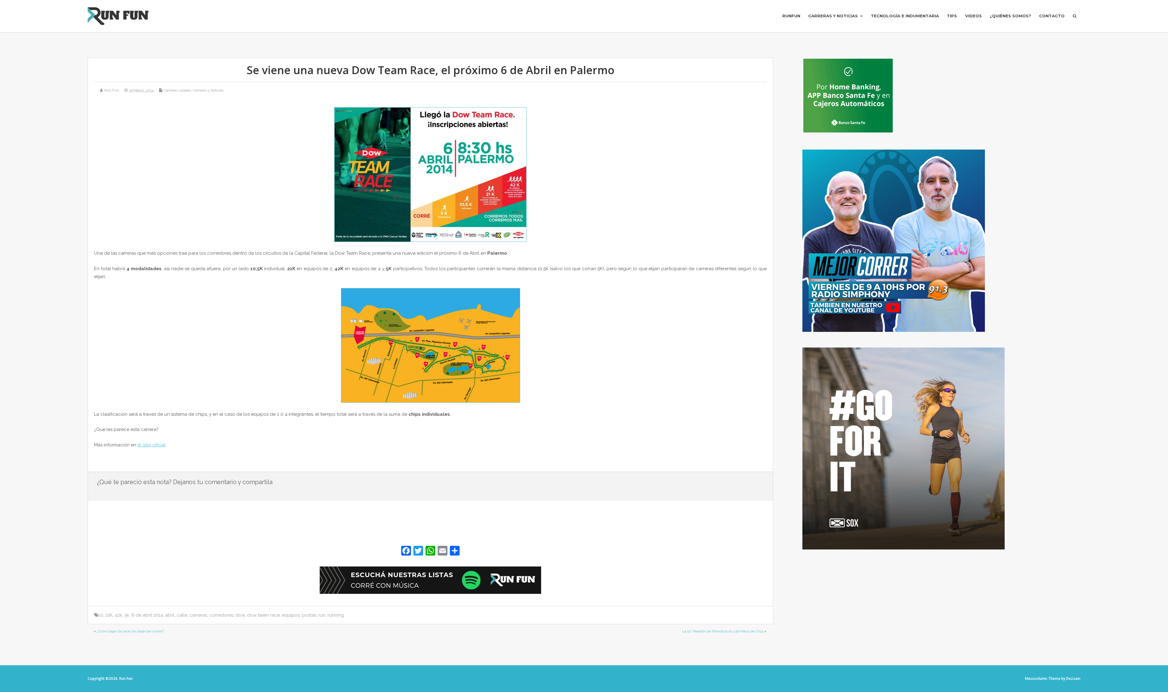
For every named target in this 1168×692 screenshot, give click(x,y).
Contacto (1052, 15)
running (336, 615)
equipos (291, 615)
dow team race (263, 615)
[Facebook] (406, 551)
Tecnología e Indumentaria (905, 15)
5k (126, 615)
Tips (952, 15)
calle (182, 615)
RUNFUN (791, 15)
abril (170, 615)
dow (240, 615)
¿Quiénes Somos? (1010, 15)
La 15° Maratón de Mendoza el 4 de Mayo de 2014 (722, 631)
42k (118, 615)
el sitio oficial (151, 445)
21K (109, 615)
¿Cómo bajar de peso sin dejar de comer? (130, 631)
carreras (198, 615)
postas (309, 615)
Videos (973, 15)
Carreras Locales (177, 90)
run (321, 615)
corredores (221, 615)
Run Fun (111, 90)
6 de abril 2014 (147, 615)
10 (101, 615)
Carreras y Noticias (833, 15)
